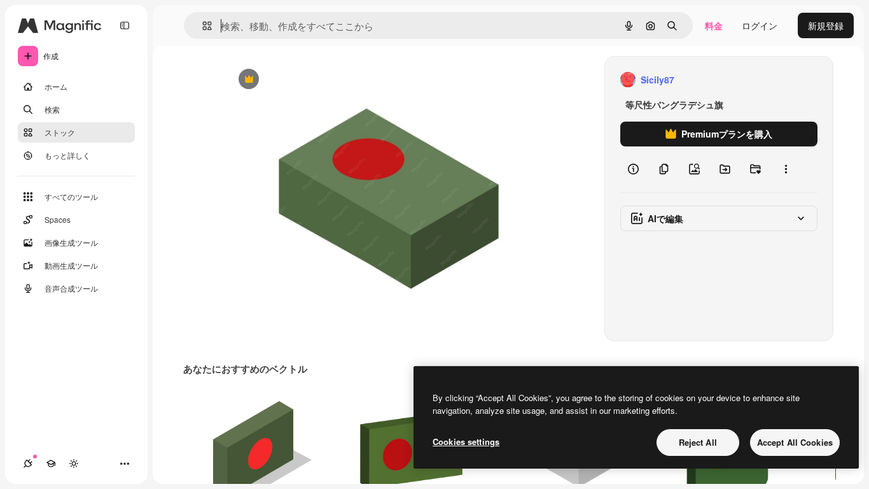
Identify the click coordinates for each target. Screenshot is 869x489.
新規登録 (826, 25)
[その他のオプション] (785, 169)
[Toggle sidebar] (125, 25)
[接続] (28, 463)
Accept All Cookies (795, 442)
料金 (714, 25)
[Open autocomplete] (201, 26)
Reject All (698, 442)
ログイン (759, 25)
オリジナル (313, 80)
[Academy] (51, 463)
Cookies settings (466, 442)
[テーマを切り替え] (74, 463)
